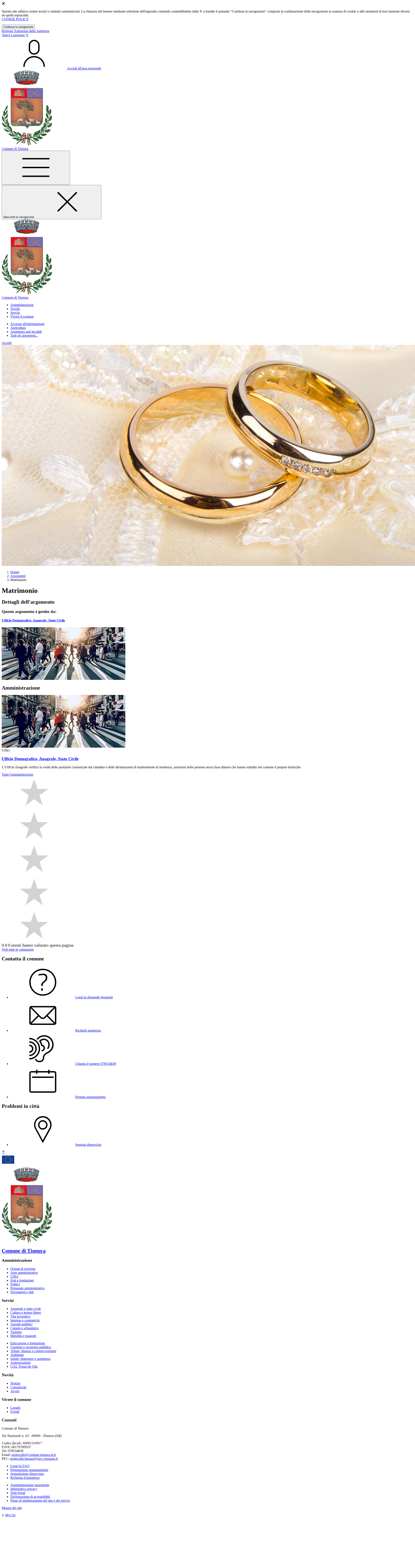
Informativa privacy (23, 1489)
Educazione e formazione (27, 1343)
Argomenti (17, 576)
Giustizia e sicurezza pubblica (30, 1347)
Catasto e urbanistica (24, 1328)
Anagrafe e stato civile (25, 1308)
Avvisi (14, 1391)
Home (14, 572)
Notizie (15, 1383)
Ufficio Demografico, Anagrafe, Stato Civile (33, 620)
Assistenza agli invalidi (26, 331)
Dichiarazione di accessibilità (30, 1496)
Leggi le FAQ (19, 1466)
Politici (15, 1284)
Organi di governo (22, 1269)
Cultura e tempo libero (25, 1312)
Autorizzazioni (20, 1362)
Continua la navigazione (18, 26)
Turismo (16, 1332)
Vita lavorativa (20, 1316)
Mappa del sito (12, 1508)
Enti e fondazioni (22, 1280)
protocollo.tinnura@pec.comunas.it (34, 1458)
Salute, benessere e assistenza (30, 1359)
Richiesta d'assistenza (25, 1477)
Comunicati (18, 1387)
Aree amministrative (24, 1272)
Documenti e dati (22, 1292)
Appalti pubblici (21, 1324)
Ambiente (17, 1355)
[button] (22, 305)
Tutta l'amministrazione (17, 774)
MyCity (10, 1515)
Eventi (14, 1411)
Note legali (17, 1493)
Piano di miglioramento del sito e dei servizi (40, 1500)
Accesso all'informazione (27, 324)
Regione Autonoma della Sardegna (25, 31)
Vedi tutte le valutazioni (18, 949)
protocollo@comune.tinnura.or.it (33, 1455)
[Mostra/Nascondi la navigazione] (36, 168)
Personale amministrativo (27, 1288)
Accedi (6, 343)
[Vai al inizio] (3, 1152)
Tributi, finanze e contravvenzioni (33, 1351)
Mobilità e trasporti (23, 1336)
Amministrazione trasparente (29, 1485)
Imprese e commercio (25, 1320)
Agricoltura (18, 328)
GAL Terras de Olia (24, 1366)
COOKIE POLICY (15, 19)
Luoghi (15, 1408)
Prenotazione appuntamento (29, 1470)
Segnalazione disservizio (27, 1474)
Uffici (14, 1276)
